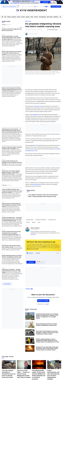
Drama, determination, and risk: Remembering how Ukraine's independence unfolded (53, 375)
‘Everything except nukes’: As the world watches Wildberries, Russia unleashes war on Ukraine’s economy (38, 375)
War (5, 16)
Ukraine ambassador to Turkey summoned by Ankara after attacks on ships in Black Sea (11, 38)
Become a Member (55, 6)
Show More (7, 283)
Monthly (31, 253)
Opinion (27, 16)
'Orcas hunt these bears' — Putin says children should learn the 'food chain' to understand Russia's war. (12, 219)
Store (37, 6)
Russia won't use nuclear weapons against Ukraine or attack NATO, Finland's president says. (11, 172)
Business (14, 16)
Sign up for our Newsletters (10, 6)
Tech (39, 222)
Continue (31, 262)
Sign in (47, 304)
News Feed (28, 21)
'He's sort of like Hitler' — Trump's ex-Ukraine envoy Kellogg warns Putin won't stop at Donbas (24, 374)
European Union (52, 219)
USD (57, 253)
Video (31, 16)
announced (38, 106)
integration (35, 114)
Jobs (26, 6)
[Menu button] (2, 16)
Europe (23, 16)
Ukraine (33, 222)
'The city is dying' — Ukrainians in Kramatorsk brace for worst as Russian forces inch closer (9, 374)
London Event (42, 6)
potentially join (37, 184)
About (19, 6)
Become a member (43, 300)
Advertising (30, 6)
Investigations (42, 16)
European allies (29, 219)
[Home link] (31, 10)
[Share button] (60, 29)
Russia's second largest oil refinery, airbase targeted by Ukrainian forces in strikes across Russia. (12, 89)
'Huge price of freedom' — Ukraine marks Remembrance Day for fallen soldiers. (11, 271)
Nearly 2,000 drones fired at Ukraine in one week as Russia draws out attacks (11, 53)
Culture (36, 16)
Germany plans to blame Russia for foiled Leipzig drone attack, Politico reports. (11, 205)
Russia (18, 16)
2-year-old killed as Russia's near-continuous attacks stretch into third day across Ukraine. (12, 191)
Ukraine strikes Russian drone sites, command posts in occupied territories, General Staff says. (11, 233)
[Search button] (60, 17)
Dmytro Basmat (34, 33)
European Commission (41, 219)
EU (36, 145)
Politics (9, 16)
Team (23, 6)
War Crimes (50, 16)
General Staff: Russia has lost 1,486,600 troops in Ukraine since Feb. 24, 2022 (12, 162)
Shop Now (45, 2)
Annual (38, 253)
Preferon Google (53, 29)
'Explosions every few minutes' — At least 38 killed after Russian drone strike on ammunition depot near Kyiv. (12, 130)
